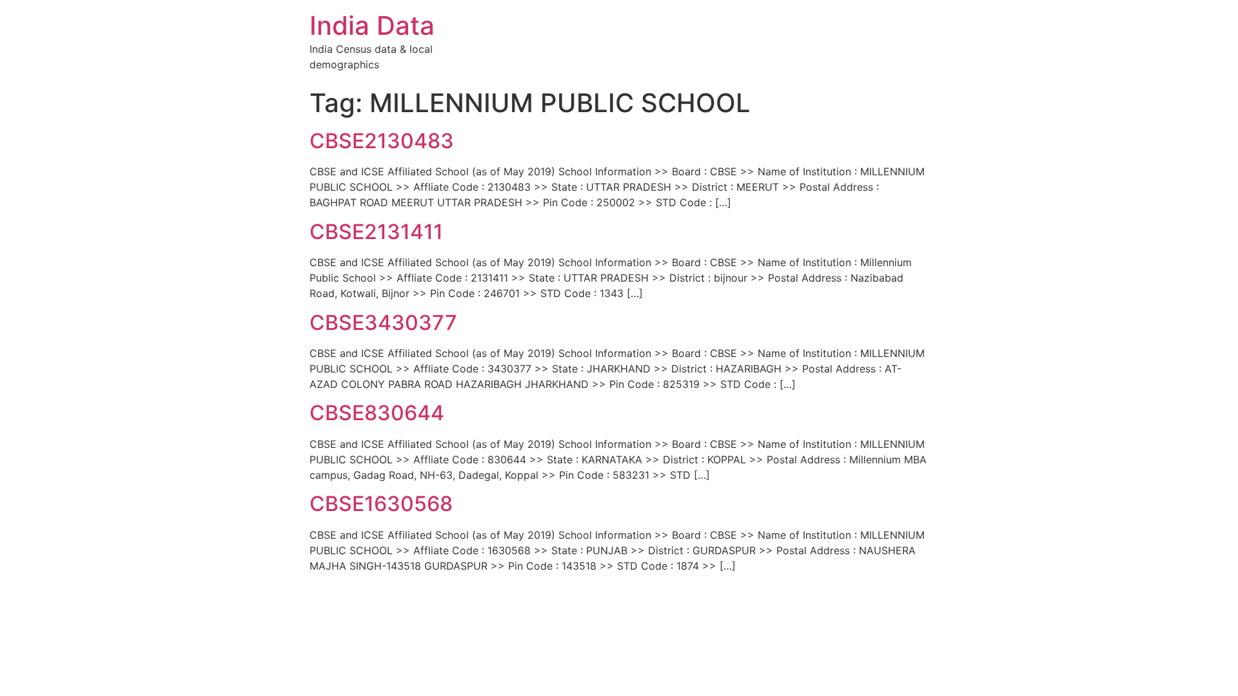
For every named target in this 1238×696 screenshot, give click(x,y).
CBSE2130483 (382, 140)
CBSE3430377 (383, 322)
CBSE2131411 (376, 231)
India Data (372, 25)
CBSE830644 (377, 412)
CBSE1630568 (381, 503)
